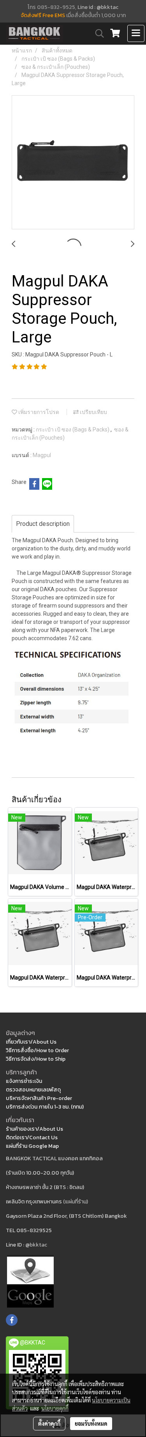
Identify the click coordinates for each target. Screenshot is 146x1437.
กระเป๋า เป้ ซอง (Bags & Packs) (73, 429)
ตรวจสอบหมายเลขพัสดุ (33, 1090)
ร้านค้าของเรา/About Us (34, 1129)
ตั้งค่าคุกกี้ (49, 1423)
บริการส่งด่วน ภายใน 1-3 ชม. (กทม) (45, 1107)
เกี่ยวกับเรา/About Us (31, 1042)
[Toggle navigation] (135, 33)
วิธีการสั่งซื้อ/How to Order (37, 1050)
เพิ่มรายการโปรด (38, 412)
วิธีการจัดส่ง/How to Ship (35, 1059)
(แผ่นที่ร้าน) (75, 1202)
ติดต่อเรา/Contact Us (32, 1137)
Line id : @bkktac (97, 7)
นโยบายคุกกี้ (55, 1408)
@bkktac (36, 1245)
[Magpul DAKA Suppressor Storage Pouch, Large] (73, 163)
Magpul (42, 455)
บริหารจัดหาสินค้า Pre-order (39, 1098)
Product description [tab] (43, 523)
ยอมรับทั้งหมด (91, 1423)
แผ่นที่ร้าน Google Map (32, 1146)
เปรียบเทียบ (93, 412)
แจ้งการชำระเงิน (24, 1081)
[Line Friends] (30, 1281)
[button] (97, 33)
